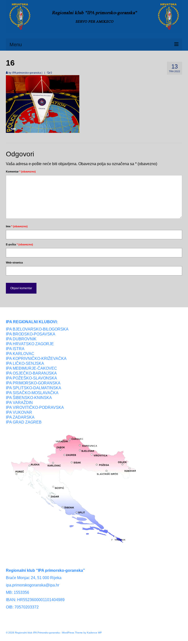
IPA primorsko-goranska (26, 72)
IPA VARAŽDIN (19, 403)
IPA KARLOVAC (20, 354)
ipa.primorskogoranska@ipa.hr (32, 585)
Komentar (21, 171)
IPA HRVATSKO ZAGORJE (30, 344)
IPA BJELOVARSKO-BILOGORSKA (37, 329)
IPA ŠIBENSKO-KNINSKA (29, 398)
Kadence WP (94, 632)
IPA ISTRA (15, 349)
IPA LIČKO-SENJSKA (25, 363)
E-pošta (19, 244)
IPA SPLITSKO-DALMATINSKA (33, 388)
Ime (17, 226)
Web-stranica (14, 262)
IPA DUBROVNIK (21, 339)
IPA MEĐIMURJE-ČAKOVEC (31, 368)
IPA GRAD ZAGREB (24, 422)
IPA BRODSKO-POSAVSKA (30, 334)
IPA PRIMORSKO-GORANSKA (33, 383)
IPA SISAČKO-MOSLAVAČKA (32, 393)
